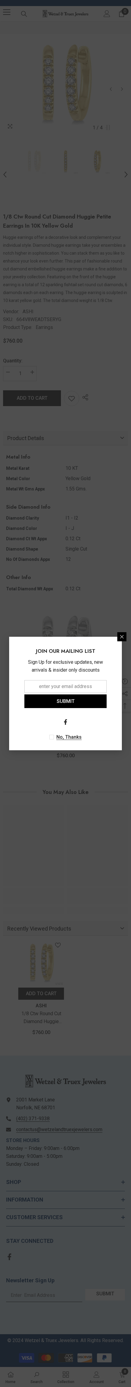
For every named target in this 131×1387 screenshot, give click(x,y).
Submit (66, 701)
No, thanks (69, 737)
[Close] (121, 636)
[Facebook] (65, 722)
